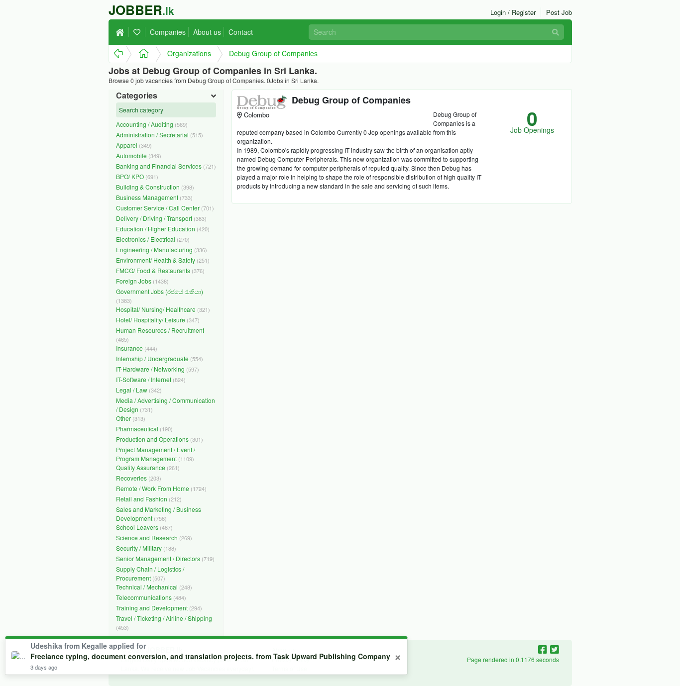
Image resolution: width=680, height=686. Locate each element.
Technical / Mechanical (154, 587)
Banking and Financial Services (166, 166)
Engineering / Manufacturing (161, 249)
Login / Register (513, 12)
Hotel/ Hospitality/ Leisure (158, 319)
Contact (240, 32)
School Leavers (144, 527)
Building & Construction (155, 187)
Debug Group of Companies (273, 53)
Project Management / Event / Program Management (155, 454)
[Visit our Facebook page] (544, 649)
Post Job (559, 12)
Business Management (154, 197)
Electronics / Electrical (153, 239)
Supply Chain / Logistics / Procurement (150, 573)
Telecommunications (151, 597)
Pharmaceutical (144, 428)
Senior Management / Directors (165, 558)
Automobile (138, 155)
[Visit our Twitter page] (554, 649)
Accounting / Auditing (152, 124)
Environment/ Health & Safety (163, 260)
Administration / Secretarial (159, 134)
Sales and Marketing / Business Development (158, 513)
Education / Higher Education (163, 228)
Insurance (136, 348)
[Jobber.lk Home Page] (140, 54)
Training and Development (159, 607)
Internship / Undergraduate (159, 358)
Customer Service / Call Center (165, 207)
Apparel (134, 145)
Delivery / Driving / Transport (161, 218)
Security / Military (146, 548)
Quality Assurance (148, 467)
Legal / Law (139, 390)
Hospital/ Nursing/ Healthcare (163, 309)
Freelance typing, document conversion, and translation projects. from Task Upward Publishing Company (210, 656)
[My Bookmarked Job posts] (138, 32)
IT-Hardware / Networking (157, 369)
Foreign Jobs (142, 281)
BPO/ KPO (137, 176)
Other (130, 418)
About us (207, 32)
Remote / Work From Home (161, 488)
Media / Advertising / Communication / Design (165, 404)
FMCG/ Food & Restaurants (160, 270)
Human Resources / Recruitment (160, 334)
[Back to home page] (122, 32)
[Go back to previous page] (117, 54)
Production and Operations (159, 439)
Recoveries (138, 478)
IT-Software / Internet (151, 379)
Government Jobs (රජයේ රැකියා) (159, 295)
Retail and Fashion (149, 498)
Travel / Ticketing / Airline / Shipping (164, 622)
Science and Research (154, 537)
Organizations (189, 53)
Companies (168, 32)
